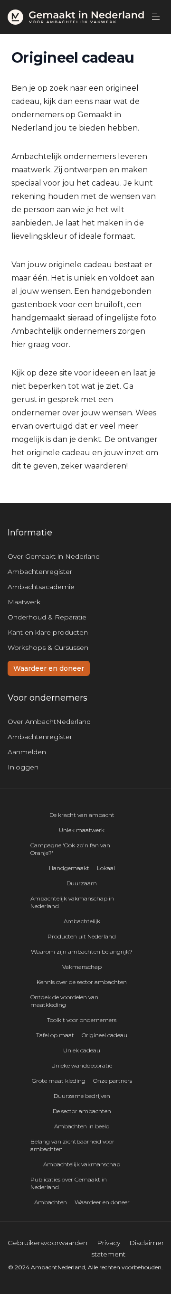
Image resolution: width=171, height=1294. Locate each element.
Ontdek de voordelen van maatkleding (64, 1001)
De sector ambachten (82, 1111)
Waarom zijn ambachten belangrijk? (82, 951)
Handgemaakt (69, 868)
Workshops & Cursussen (48, 647)
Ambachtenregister (40, 571)
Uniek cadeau (81, 1050)
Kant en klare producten (48, 632)
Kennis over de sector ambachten (82, 981)
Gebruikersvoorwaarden (47, 1242)
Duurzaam (81, 883)
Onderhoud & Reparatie (47, 617)
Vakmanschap (82, 966)
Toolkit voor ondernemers (81, 1019)
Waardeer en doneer (48, 668)
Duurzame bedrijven (82, 1095)
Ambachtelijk (82, 921)
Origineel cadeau (104, 1035)
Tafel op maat (55, 1035)
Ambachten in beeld (82, 1126)
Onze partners (112, 1080)
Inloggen (23, 767)
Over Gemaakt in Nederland (54, 556)
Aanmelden (27, 752)
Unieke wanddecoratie (81, 1065)
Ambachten (50, 1202)
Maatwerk (24, 602)
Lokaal (106, 868)
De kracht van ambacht (81, 814)
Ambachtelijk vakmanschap (81, 1164)
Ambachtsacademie (41, 586)
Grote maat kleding (59, 1080)
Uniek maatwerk (81, 830)
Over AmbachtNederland (49, 721)
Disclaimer (146, 1242)
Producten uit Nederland (82, 936)
